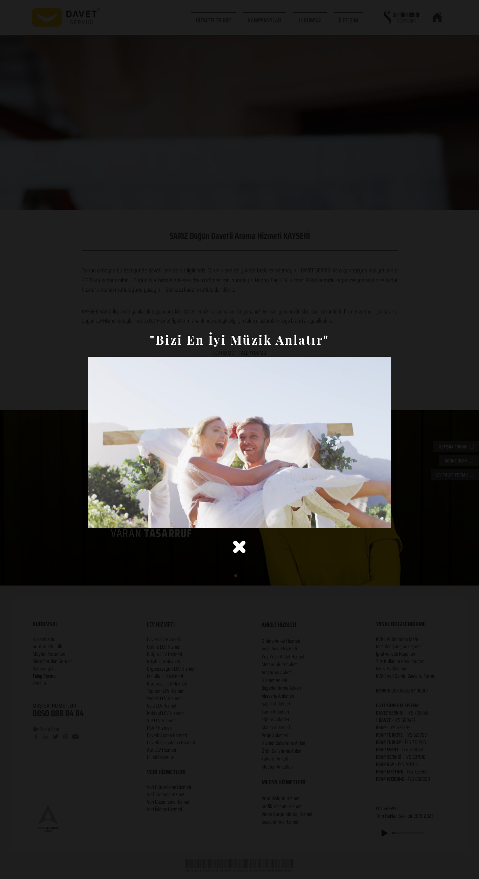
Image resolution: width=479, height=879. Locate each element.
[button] (239, 547)
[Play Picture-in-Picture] (370, 518)
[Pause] (97, 518)
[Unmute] (109, 518)
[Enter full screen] (381, 518)
